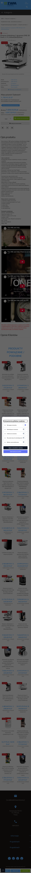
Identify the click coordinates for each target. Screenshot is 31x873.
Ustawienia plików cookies (14, 421)
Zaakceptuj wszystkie (15, 451)
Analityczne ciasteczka (12, 433)
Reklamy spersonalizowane (13, 442)
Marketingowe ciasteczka (12, 429)
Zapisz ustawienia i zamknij (15, 448)
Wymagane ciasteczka (12, 425)
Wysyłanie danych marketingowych (14, 438)
